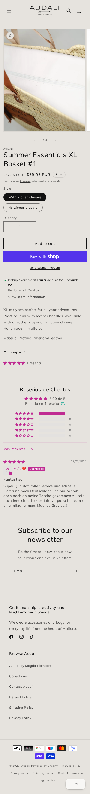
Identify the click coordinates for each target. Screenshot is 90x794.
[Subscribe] (75, 571)
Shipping (25, 180)
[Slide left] (35, 140)
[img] (14, 462)
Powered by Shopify (44, 765)
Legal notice (47, 780)
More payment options (45, 267)
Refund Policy (20, 697)
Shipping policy (43, 773)
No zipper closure (23, 207)
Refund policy (71, 765)
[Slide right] (55, 140)
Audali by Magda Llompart (30, 666)
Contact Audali (21, 686)
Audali (25, 765)
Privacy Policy (20, 718)
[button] (9, 11)
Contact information (71, 773)
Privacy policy (19, 773)
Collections (18, 676)
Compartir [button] (17, 352)
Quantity (10, 218)
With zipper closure (25, 197)
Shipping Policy (21, 707)
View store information (26, 297)
